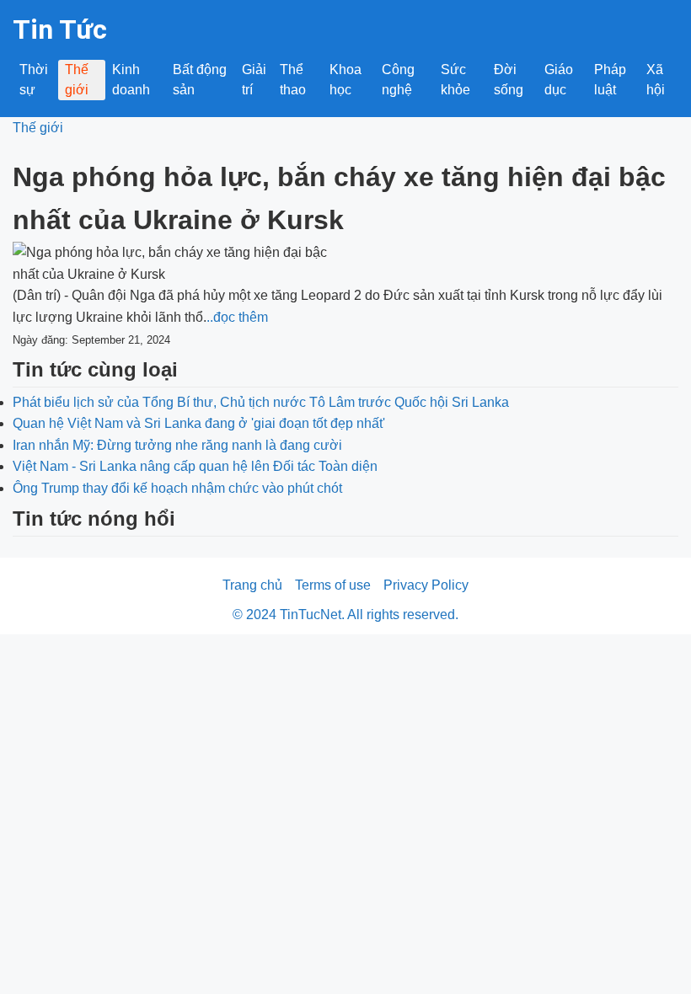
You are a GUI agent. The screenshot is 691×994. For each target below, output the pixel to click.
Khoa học (345, 79)
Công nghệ (398, 79)
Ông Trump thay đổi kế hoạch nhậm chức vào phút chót (177, 488)
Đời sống (508, 79)
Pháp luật (610, 79)
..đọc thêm (237, 317)
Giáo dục (558, 79)
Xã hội (655, 79)
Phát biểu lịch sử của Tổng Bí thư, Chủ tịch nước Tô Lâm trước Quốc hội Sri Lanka (261, 402)
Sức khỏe (455, 79)
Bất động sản (200, 79)
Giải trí (254, 79)
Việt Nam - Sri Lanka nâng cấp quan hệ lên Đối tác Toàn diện (195, 466)
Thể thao (293, 79)
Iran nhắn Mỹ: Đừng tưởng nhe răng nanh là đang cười (177, 445)
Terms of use (333, 585)
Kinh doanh (131, 79)
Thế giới (76, 79)
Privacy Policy (426, 585)
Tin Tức (60, 29)
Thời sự (33, 79)
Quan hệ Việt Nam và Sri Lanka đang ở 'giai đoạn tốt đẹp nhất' (199, 423)
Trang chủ (252, 585)
